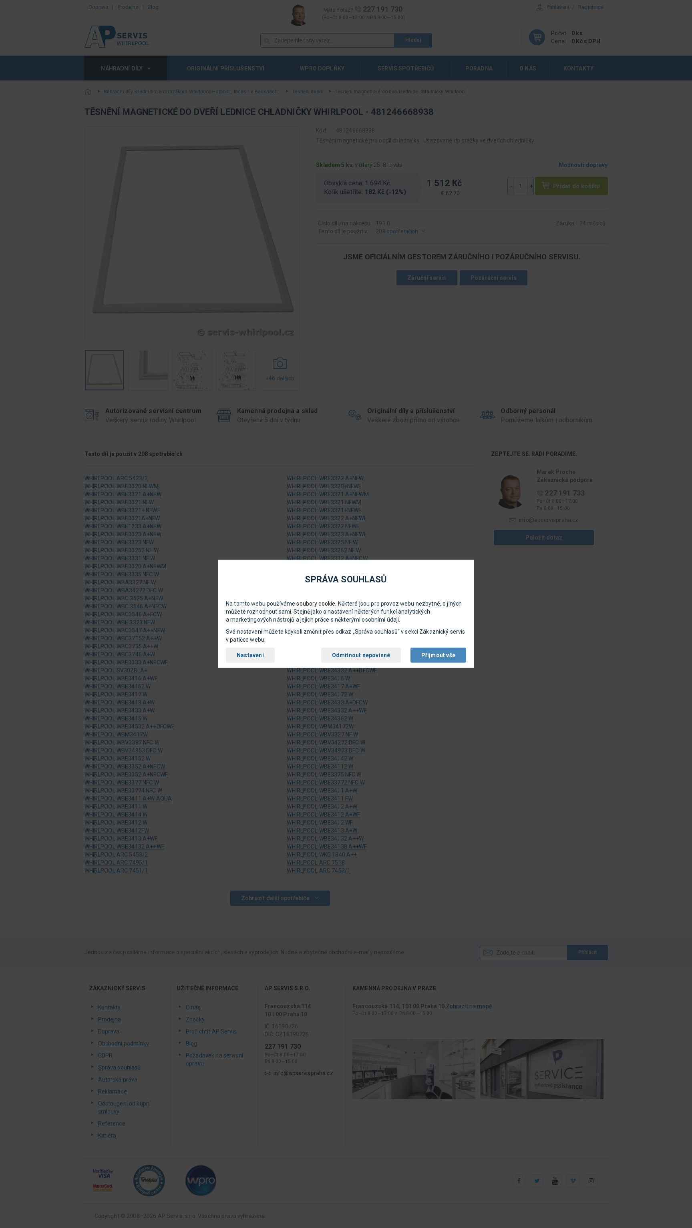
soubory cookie (315, 603)
